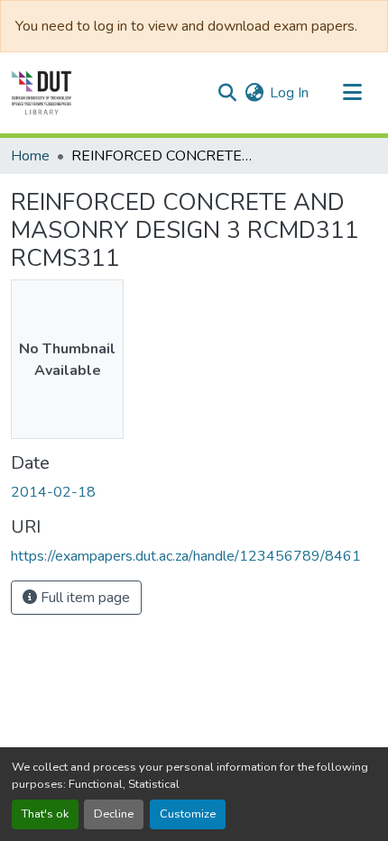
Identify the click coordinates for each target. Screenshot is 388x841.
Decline (114, 814)
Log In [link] (289, 93)
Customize (188, 814)
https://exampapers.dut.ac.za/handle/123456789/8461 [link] (186, 556)
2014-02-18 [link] (53, 492)
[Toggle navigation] (352, 93)
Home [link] (30, 156)
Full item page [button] (83, 598)
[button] (41, 92)
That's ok (45, 814)
